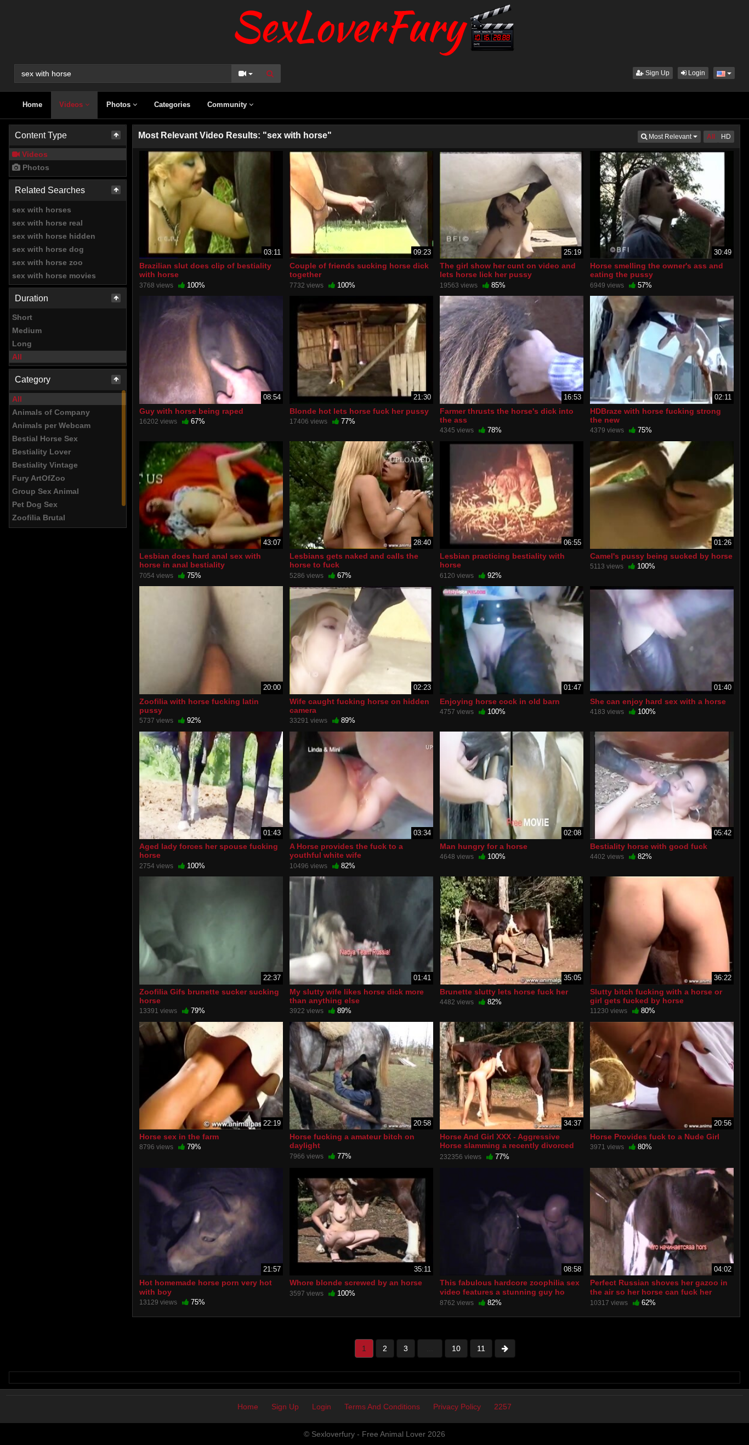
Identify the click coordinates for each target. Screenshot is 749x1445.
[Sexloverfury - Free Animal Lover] (374, 27)
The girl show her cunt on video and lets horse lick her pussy (508, 270)
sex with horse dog (48, 249)
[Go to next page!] (505, 1348)
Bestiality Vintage (45, 464)
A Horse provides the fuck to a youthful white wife (346, 850)
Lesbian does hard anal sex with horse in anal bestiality (200, 560)
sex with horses (41, 209)
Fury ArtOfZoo (38, 478)
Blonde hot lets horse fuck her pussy (359, 411)
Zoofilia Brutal (38, 517)
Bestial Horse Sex (45, 438)
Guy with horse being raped (191, 411)
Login (695, 73)
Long (22, 343)
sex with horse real (47, 222)
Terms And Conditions (382, 1406)
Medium (27, 330)
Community (228, 104)
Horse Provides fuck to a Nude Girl (654, 1136)
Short (22, 317)
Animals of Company (51, 412)
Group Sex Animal (45, 491)
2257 (503, 1406)
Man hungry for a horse (483, 846)
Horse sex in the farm (179, 1136)
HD (726, 136)
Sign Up (656, 73)
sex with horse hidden (53, 236)
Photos (119, 104)
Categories (172, 104)
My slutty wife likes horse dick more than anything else (357, 996)
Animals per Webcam (51, 425)
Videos (72, 104)
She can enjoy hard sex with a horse (658, 701)
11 (481, 1348)
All (17, 356)
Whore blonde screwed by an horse (356, 1282)
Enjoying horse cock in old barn (500, 701)
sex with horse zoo (47, 262)
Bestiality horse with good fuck (648, 846)
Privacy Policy (457, 1406)
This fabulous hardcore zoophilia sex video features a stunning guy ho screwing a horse (510, 1291)
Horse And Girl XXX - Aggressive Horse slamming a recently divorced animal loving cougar (507, 1145)
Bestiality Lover (41, 451)
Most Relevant (674, 136)
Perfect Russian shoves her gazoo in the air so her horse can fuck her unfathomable (659, 1291)
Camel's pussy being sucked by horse (661, 556)
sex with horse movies (54, 275)
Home (32, 104)
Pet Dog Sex (35, 504)
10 (456, 1348)
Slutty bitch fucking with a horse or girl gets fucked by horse (656, 996)
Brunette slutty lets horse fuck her (504, 991)
